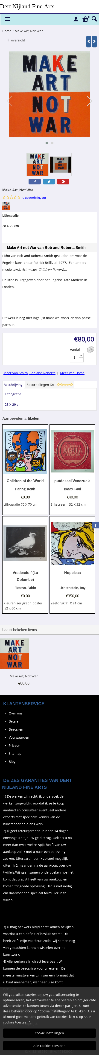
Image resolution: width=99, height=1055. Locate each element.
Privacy (14, 745)
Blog (12, 761)
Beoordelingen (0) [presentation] (40, 384)
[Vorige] (88, 41)
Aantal (75, 349)
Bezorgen (16, 729)
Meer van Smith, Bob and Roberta (29, 373)
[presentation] (9, 101)
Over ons (16, 713)
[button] (47, 143)
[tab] (13, 384)
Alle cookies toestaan (49, 1045)
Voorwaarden (19, 737)
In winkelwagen (90, 349)
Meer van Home (72, 373)
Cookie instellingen (49, 1033)
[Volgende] (94, 41)
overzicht (17, 40)
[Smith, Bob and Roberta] (6, 208)
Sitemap (15, 753)
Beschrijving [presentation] (13, 384)
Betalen (14, 721)
